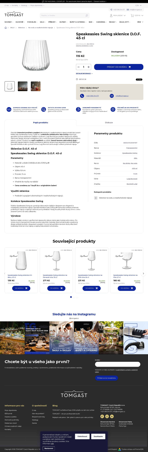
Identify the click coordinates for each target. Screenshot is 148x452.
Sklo (135, 158)
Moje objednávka (36, 5)
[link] (13, 256)
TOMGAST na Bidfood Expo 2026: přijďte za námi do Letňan (73, 410)
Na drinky (126, 163)
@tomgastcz (74, 318)
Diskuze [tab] (109, 122)
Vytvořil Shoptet (111, 449)
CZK (137, 5)
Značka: (84, 46)
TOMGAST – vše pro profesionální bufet (66, 414)
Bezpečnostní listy (38, 417)
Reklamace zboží (11, 423)
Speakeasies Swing (129, 153)
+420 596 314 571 (92, 96)
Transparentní (131, 148)
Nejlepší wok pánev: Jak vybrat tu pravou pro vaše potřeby (72, 417)
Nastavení (49, 448)
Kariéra (34, 423)
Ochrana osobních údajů (13, 426)
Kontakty (15, 5)
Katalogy (24, 5)
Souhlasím (98, 436)
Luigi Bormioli (132, 179)
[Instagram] (107, 416)
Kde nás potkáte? (38, 413)
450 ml (134, 168)
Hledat (86, 15)
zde (52, 444)
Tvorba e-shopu (127, 449)
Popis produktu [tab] (40, 122)
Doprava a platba (10, 417)
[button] (70, 297)
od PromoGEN (138, 449)
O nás (7, 5)
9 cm (135, 174)
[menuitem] (9, 22)
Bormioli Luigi (132, 184)
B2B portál (8, 413)
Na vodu (134, 163)
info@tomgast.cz (122, 96)
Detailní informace (83, 73)
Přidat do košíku (117, 67)
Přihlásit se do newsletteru (106, 378)
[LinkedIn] (112, 416)
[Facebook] (102, 416)
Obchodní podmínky (12, 420)
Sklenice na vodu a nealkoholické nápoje (115, 198)
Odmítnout (82, 436)
